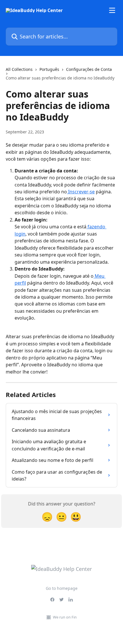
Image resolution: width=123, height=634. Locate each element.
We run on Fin (65, 617)
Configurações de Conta (89, 69)
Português (49, 69)
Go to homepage (62, 588)
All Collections (19, 69)
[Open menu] (112, 10)
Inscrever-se (81, 191)
